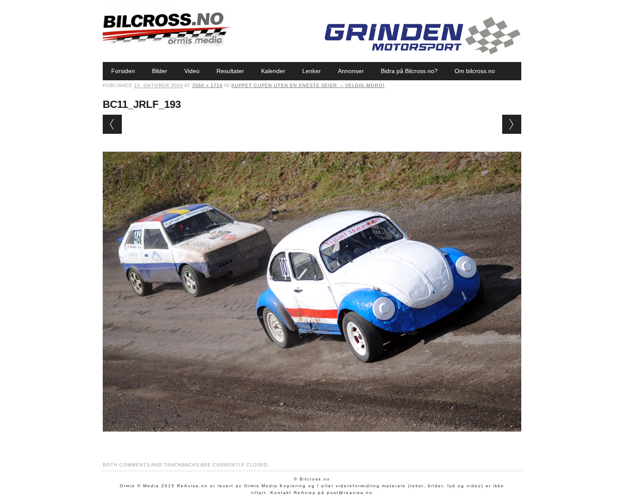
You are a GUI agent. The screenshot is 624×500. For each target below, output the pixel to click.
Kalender (273, 71)
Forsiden (123, 71)
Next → (511, 124)
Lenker (311, 71)
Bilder (159, 71)
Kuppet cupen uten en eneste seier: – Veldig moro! (308, 85)
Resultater (230, 71)
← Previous (112, 124)
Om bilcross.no (475, 71)
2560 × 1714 (207, 85)
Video (192, 71)
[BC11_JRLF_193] (312, 439)
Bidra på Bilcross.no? (409, 71)
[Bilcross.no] (166, 44)
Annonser (351, 71)
